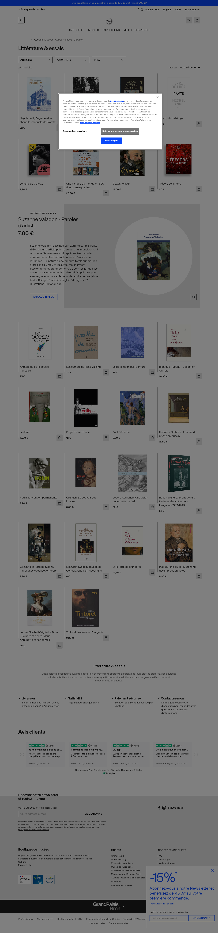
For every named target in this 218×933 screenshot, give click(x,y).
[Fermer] (157, 97)
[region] (110, 121)
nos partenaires (117, 101)
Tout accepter (111, 140)
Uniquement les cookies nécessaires (120, 131)
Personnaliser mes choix (74, 131)
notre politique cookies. (90, 123)
